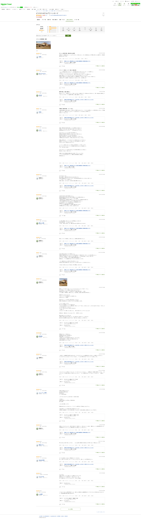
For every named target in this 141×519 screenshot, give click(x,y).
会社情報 (40, 516)
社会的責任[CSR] (53, 516)
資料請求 (66, 516)
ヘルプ (113, 1)
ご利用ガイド (117, 1)
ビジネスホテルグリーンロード (47, 13)
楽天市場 (132, 1)
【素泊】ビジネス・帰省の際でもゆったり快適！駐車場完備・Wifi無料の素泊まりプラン (77, 61)
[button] (43, 45)
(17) (55, 19)
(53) (70, 19)
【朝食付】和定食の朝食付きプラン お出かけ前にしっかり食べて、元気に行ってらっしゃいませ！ (79, 99)
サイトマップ (122, 1)
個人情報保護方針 (46, 516)
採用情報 (58, 516)
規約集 (62, 516)
